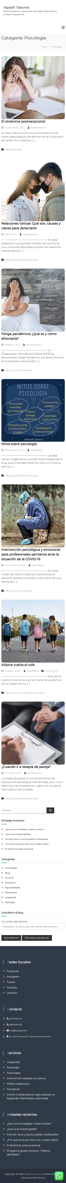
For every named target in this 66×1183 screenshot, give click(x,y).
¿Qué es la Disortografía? (18, 834)
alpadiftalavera (38, 127)
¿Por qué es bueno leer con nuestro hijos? (27, 844)
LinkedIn (12, 993)
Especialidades (19, 259)
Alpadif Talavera (16, 7)
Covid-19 (16, 370)
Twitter (11, 982)
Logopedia (10, 897)
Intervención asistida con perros (26, 1078)
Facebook (13, 971)
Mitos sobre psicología (19, 444)
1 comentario (51, 671)
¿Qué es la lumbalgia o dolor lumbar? (24, 829)
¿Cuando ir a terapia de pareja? (26, 767)
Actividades (11, 868)
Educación (27, 692)
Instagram (13, 976)
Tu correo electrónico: (14, 921)
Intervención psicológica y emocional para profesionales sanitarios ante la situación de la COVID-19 (30, 554)
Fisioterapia (11, 892)
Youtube (12, 987)
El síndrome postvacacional (23, 121)
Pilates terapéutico (18, 1083)
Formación (13, 1089)
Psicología (17, 149)
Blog (8, 149)
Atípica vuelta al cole (18, 665)
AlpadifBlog (36, 450)
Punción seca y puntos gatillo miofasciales (26, 839)
